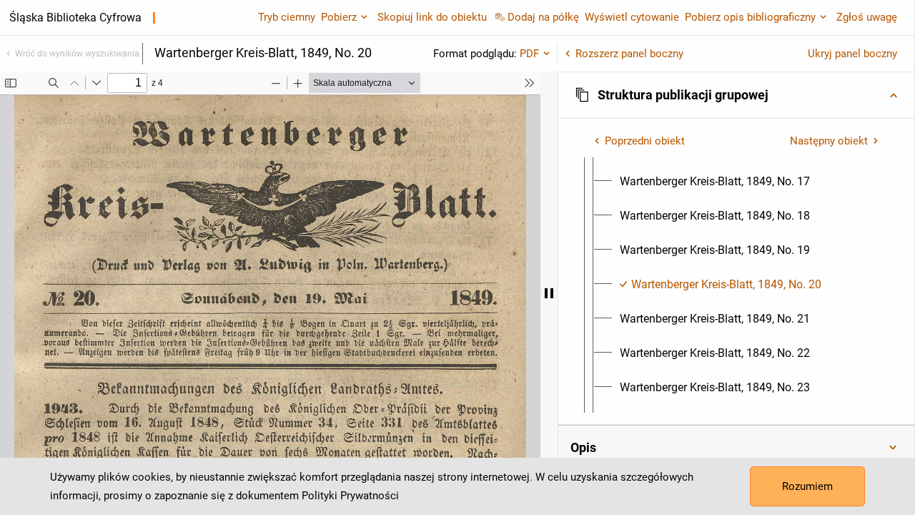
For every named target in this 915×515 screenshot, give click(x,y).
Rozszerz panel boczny (629, 53)
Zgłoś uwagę (866, 17)
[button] (736, 95)
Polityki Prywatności (350, 495)
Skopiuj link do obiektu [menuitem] (432, 17)
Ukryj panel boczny (852, 53)
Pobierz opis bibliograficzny (750, 17)
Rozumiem (807, 486)
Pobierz (339, 17)
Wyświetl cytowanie (632, 17)
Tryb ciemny (286, 17)
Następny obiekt (829, 140)
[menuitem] (714, 181)
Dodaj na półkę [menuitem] (543, 17)
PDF (529, 53)
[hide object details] (549, 293)
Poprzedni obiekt (645, 140)
